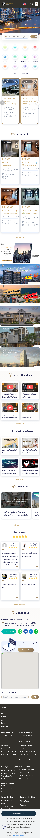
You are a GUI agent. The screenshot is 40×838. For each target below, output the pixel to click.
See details (26, 650)
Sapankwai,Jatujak (8, 732)
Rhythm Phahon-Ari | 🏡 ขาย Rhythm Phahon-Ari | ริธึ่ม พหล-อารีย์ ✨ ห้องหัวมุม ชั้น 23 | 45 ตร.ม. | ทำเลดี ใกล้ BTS (9, 212)
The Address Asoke (7, 776)
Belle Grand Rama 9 (8, 770)
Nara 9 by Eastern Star (26, 741)
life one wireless (24, 772)
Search (34, 37)
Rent (3, 713)
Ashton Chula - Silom (8, 751)
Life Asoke (4, 779)
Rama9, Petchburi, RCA (9, 767)
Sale (2, 710)
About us (23, 805)
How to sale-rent (26, 809)
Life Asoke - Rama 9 (8, 773)
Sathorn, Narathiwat (26, 732)
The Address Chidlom (26, 775)
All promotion (19, 525)
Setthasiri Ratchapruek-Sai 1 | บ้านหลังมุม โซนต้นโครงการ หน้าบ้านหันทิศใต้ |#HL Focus (10, 103)
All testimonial (19, 604)
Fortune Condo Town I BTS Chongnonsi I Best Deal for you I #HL (29, 103)
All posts (19, 237)
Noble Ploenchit (24, 778)
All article (19, 479)
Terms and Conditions (27, 797)
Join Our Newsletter (8, 693)
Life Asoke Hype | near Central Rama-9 (9, 164)
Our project (5, 726)
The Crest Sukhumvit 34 (27, 751)
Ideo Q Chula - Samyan (9, 754)
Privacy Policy (24, 801)
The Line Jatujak (6, 735)
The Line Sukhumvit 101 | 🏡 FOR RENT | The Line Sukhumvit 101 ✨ (30, 212)
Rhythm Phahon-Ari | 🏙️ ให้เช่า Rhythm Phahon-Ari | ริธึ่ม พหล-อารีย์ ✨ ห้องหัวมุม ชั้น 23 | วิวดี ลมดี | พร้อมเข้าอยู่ (29, 164)
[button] (36, 21)
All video (19, 424)
